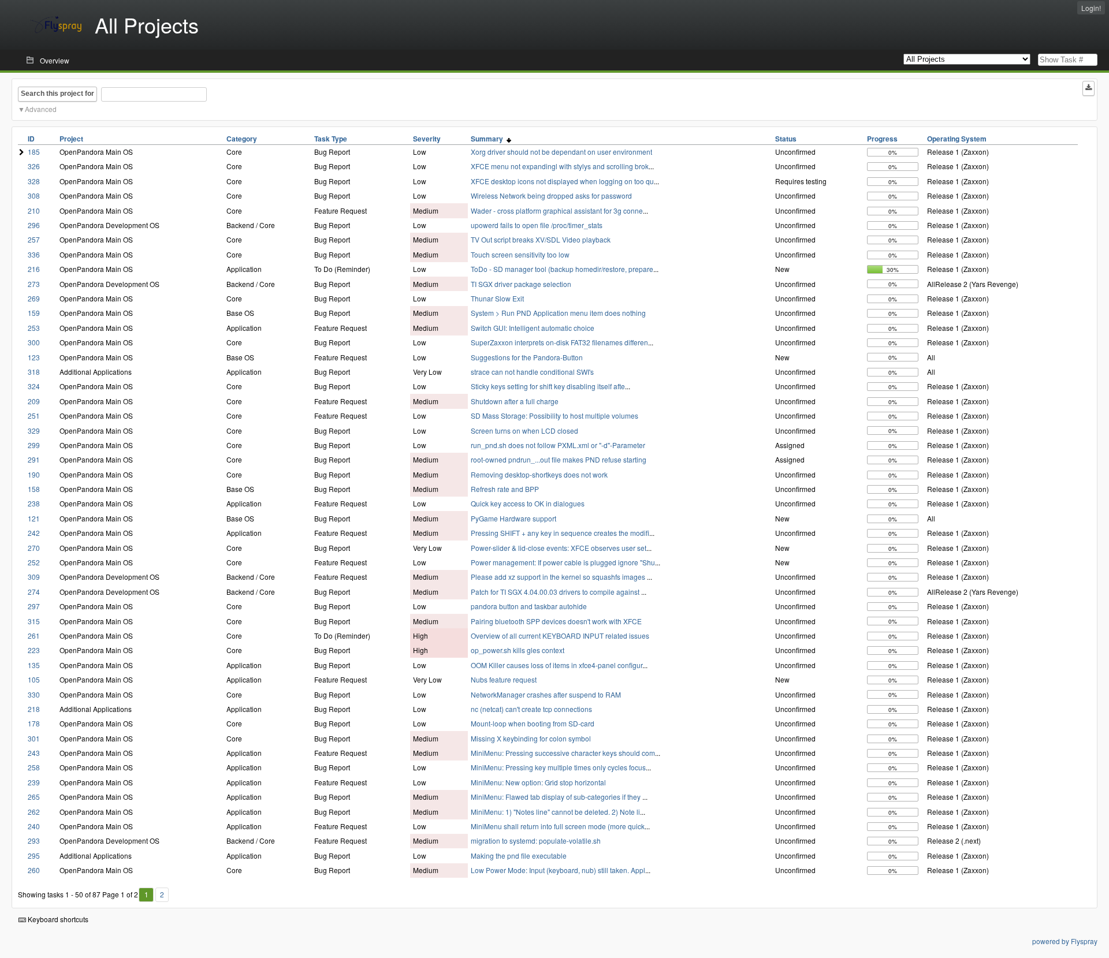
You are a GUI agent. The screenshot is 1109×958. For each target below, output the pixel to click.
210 (34, 210)
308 (34, 195)
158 (34, 489)
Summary (489, 138)
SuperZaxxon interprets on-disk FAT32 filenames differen (559, 342)
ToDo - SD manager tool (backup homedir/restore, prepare (562, 269)
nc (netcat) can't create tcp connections (531, 709)
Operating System (957, 138)
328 (34, 181)
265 (34, 797)
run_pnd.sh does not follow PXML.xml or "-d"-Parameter (558, 445)
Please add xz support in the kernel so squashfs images (559, 576)
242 (34, 533)
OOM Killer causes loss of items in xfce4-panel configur (556, 665)
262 (34, 812)
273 (34, 284)
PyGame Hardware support (513, 518)
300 (34, 342)
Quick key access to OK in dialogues (528, 503)
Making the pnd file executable (519, 855)
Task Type (330, 138)
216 (34, 269)
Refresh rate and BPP (505, 489)
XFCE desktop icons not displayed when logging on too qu (562, 181)
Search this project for (57, 94)
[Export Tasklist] (1088, 88)
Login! (1091, 8)
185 (34, 151)
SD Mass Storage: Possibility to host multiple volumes (554, 415)
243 (34, 753)
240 (34, 826)
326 (34, 166)
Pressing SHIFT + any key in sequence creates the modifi (560, 533)
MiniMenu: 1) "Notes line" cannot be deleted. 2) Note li (555, 812)
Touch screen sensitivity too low (520, 254)
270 (34, 548)
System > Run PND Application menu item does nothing (558, 313)
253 (34, 328)
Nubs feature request (504, 679)
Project (71, 138)
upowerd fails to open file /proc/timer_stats (536, 225)
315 (34, 621)
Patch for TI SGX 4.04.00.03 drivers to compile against (556, 592)
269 (34, 298)
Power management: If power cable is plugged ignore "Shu (563, 562)
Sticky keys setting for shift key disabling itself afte (548, 386)
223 (34, 650)
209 (34, 401)
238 (34, 503)
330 (34, 694)
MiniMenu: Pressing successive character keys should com (563, 753)
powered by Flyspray (1064, 941)
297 (34, 606)
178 (34, 723)
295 (34, 855)
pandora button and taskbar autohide (529, 606)
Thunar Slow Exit (497, 298)
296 (34, 225)
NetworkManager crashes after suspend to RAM (546, 694)
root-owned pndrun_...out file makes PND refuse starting (558, 459)
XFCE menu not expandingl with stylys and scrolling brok (560, 166)
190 (34, 474)
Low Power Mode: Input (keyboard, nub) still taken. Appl (558, 870)
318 (34, 372)
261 (34, 635)
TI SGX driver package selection (521, 284)
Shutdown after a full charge (515, 401)
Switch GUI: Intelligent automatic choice (532, 328)
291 (34, 459)
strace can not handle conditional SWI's (532, 372)
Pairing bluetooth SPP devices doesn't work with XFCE (556, 621)
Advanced (41, 109)
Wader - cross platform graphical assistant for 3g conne (557, 210)
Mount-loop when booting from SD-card (532, 723)
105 (34, 679)
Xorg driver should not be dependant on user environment (561, 151)
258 (34, 767)
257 (34, 239)
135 (34, 665)
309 (34, 576)
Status (786, 138)
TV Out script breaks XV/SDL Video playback (541, 239)
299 (34, 445)
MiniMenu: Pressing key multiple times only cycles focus (558, 767)
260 (34, 870)
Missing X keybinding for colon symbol (531, 738)
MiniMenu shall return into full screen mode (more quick (558, 826)
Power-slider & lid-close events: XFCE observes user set (558, 548)
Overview (54, 60)
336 (34, 254)
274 (34, 592)
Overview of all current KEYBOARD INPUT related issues (560, 635)
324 (34, 386)
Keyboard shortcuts (57, 919)
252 (34, 562)
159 (34, 313)
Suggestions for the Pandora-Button (527, 357)
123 (34, 357)
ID (31, 138)
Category (241, 138)
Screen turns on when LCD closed (524, 430)
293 (34, 840)
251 (34, 415)
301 (34, 738)
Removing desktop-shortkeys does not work (539, 474)
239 (34, 782)
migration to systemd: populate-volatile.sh (536, 840)
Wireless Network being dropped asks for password (551, 195)
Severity (427, 138)
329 (34, 430)
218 (34, 709)
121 (34, 518)
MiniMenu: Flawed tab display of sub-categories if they (556, 797)
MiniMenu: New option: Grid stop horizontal (538, 782)
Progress (882, 138)
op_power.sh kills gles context (517, 650)
